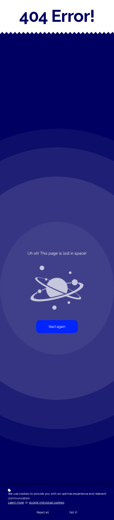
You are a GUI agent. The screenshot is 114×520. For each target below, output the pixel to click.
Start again (57, 327)
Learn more (16, 502)
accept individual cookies (46, 502)
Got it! (73, 512)
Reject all (43, 512)
